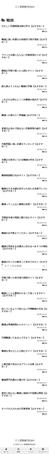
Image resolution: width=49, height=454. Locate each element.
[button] (44, 266)
